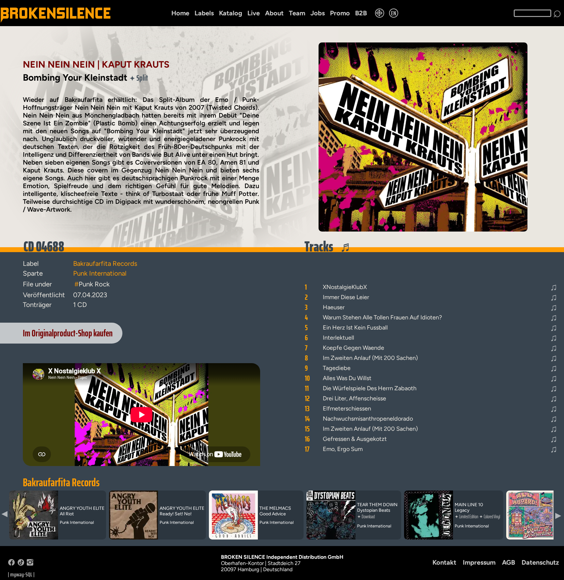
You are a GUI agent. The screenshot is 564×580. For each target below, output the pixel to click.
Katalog (230, 13)
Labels (204, 13)
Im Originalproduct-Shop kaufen (68, 333)
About (274, 13)
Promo (340, 13)
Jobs (317, 13)
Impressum (479, 562)
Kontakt (444, 562)
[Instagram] (30, 564)
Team (297, 13)
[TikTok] (21, 564)
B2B (361, 13)
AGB (508, 562)
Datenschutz (540, 562)
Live (253, 13)
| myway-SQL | (21, 574)
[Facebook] (11, 564)
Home (180, 13)
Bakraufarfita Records (61, 482)
